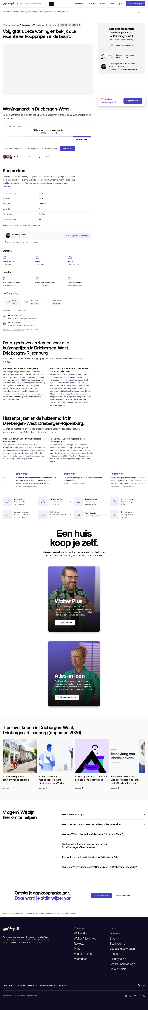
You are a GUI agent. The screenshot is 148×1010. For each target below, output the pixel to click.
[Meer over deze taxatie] (79, 25)
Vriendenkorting (83, 953)
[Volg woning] (143, 11)
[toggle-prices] (111, 45)
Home (5, 913)
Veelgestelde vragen (122, 948)
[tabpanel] (48, 318)
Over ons (115, 933)
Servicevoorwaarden (122, 964)
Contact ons (117, 953)
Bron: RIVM (7, 330)
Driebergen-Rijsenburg (29, 11)
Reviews (102, 4)
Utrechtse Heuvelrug (10, 11)
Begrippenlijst (118, 943)
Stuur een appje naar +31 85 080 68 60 (51, 985)
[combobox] (36, 3)
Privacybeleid (118, 959)
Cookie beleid (118, 969)
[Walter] (8, 3)
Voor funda (80, 959)
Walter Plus (81, 933)
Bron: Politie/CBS (18, 330)
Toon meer (7, 186)
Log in (120, 4)
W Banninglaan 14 (61, 11)
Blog (112, 938)
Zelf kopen (79, 4)
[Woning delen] (138, 11)
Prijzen (111, 4)
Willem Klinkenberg (129, 69)
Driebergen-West (46, 11)
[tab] (12, 302)
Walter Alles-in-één (86, 938)
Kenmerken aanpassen (31, 225)
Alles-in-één (91, 4)
